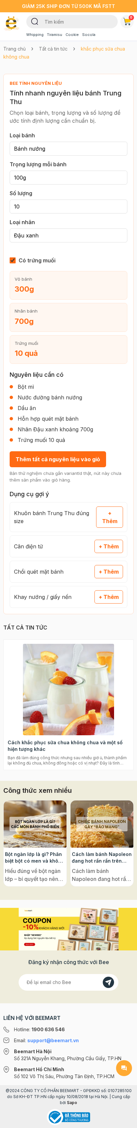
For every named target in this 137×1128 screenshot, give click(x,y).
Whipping (35, 34)
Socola (88, 34)
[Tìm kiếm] (34, 21)
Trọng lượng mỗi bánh (38, 164)
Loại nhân (22, 222)
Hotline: (39, 1029)
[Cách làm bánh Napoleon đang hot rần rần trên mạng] (101, 824)
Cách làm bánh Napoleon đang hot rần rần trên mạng (102, 857)
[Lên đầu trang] (124, 1120)
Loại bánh (22, 135)
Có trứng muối (37, 260)
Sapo (72, 1102)
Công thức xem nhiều (37, 790)
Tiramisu (54, 34)
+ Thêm (109, 517)
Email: (46, 1040)
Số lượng (21, 193)
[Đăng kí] (108, 982)
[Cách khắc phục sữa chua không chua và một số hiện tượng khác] (68, 689)
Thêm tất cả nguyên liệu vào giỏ (58, 459)
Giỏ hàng (131, 17)
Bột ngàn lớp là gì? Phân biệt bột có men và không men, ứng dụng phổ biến (34, 857)
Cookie (72, 34)
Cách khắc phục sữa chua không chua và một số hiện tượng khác (65, 746)
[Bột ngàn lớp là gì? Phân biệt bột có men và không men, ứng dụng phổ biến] (35, 824)
